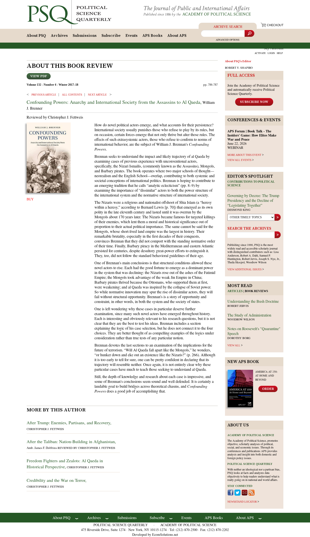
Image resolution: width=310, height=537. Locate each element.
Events (131, 35)
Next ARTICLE (97, 94)
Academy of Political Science (216, 14)
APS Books (152, 35)
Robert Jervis (238, 306)
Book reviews (256, 291)
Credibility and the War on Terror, (56, 480)
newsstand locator (242, 501)
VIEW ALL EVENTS (239, 160)
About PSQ (36, 35)
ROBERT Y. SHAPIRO (239, 67)
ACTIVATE (260, 53)
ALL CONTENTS (72, 94)
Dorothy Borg (238, 338)
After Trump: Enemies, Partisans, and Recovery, (69, 422)
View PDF (38, 76)
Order (268, 389)
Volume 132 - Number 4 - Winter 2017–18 (52, 84)
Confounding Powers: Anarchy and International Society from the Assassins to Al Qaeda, (114, 102)
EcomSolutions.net (165, 534)
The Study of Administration (249, 315)
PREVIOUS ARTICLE (43, 94)
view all (233, 345)
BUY (30, 199)
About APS (176, 35)
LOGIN (271, 53)
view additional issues (244, 269)
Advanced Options (228, 39)
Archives (59, 35)
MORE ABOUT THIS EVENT (244, 154)
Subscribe (111, 35)
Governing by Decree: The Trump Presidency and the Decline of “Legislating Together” (253, 200)
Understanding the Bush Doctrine (253, 301)
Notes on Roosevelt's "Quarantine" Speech (253, 331)
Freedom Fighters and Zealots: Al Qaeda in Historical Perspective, (65, 463)
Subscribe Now (254, 102)
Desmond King (238, 210)
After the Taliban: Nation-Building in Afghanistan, (71, 441)
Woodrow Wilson (241, 319)
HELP (280, 53)
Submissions (85, 35)
